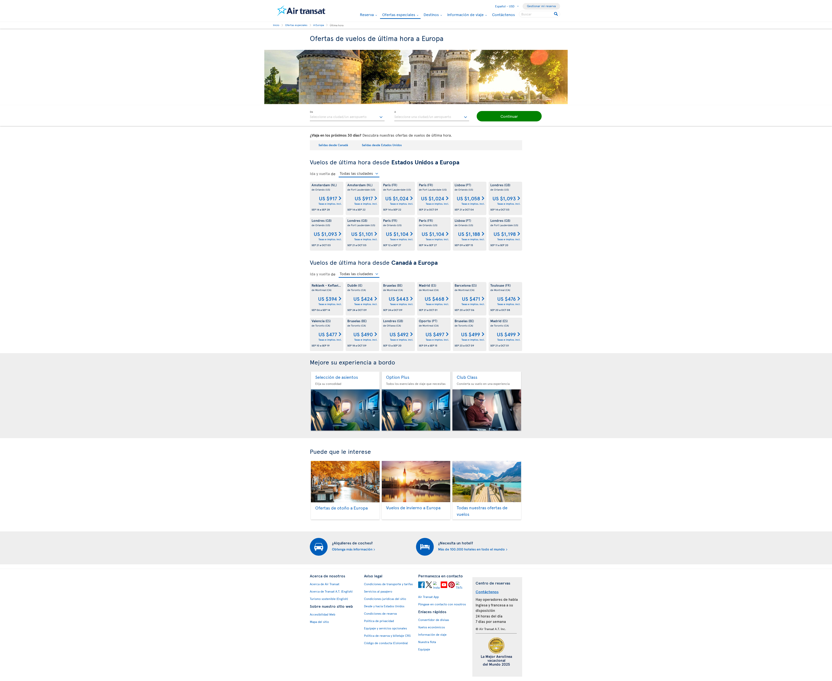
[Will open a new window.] (421, 585)
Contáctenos (503, 14)
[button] (509, 116)
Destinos (430, 14)
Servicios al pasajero (378, 591)
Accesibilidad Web (322, 614)
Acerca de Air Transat (324, 584)
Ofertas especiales (398, 15)
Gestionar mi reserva (541, 6)
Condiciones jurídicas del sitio (385, 599)
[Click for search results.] (556, 14)
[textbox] (347, 116)
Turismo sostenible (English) (329, 599)
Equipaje (424, 649)
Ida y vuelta (320, 173)
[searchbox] (539, 14)
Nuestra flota (427, 642)
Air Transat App (428, 597)
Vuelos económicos (431, 627)
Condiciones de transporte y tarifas (388, 584)
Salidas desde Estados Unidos (382, 145)
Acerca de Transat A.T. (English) (331, 591)
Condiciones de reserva (380, 613)
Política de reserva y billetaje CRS (387, 636)
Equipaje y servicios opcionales (385, 628)
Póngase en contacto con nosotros (442, 604)
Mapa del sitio (319, 622)
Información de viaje (465, 14)
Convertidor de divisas (433, 620)
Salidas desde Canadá (333, 145)
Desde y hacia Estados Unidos (384, 606)
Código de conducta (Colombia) (386, 643)
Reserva (366, 14)
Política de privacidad (379, 621)
